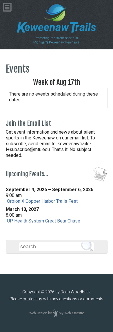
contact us (32, 299)
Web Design (38, 313)
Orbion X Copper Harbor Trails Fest (42, 201)
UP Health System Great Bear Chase (43, 221)
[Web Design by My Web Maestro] (55, 313)
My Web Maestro (71, 313)
